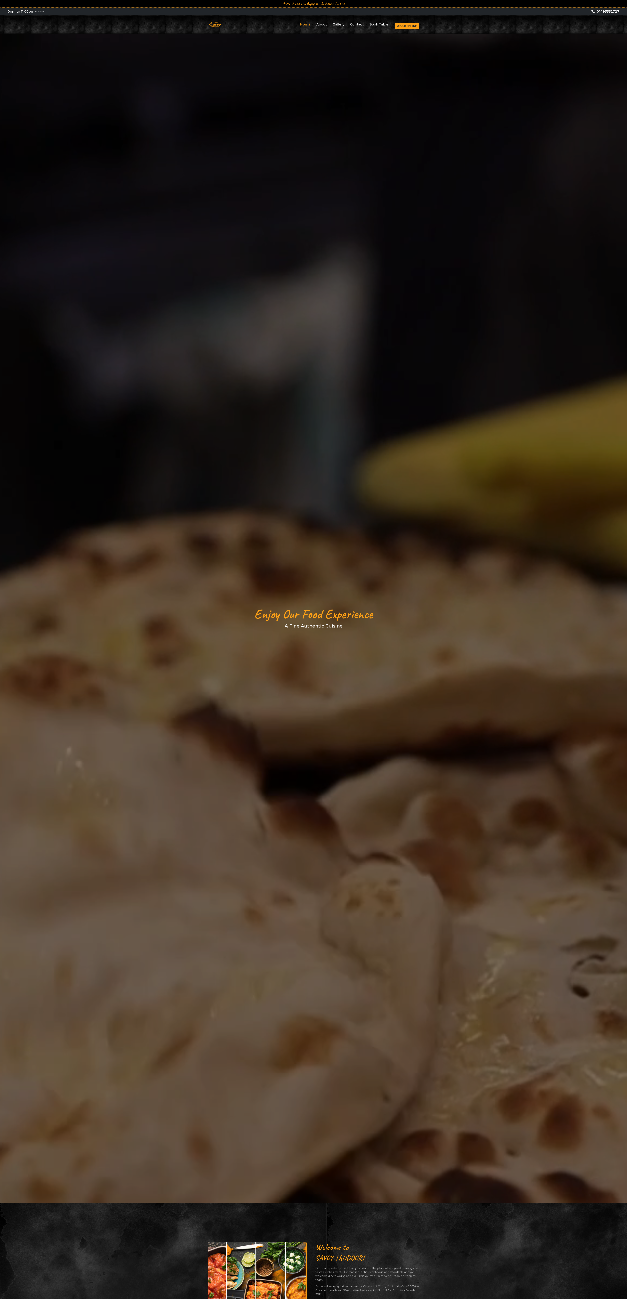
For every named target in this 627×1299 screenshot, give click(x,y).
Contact (357, 24)
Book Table (378, 24)
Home (305, 24)
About (321, 24)
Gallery (338, 24)
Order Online (406, 26)
